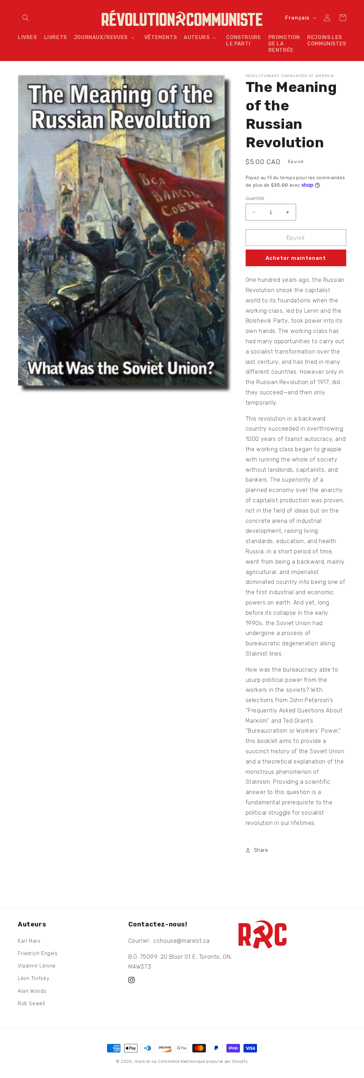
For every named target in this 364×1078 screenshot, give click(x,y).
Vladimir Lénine (37, 966)
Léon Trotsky (33, 978)
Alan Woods (32, 991)
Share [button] (261, 850)
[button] (25, 18)
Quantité (255, 198)
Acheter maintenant (296, 258)
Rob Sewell (31, 1004)
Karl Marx (29, 941)
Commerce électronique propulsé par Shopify (203, 1061)
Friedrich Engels (38, 954)
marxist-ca (145, 1061)
